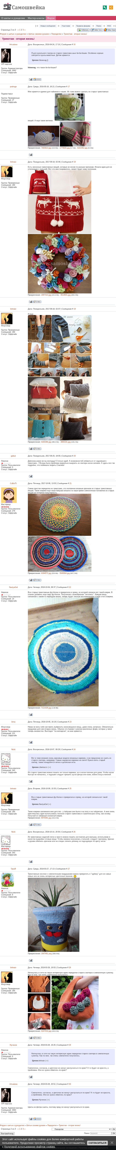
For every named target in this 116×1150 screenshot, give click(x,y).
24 (74, 749)
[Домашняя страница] (37, 79)
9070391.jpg (46, 818)
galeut (13, 456)
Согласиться (97, 1143)
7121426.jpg (46, 708)
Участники (66, 26)
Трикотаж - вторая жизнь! (75, 34)
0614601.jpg (65, 295)
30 (70, 1084)
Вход (111, 7)
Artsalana (13, 44)
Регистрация (105, 7)
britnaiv (13, 162)
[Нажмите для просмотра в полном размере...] (59, 233)
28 (70, 967)
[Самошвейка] (24, 11)
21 (70, 483)
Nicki (13, 749)
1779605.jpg (65, 148)
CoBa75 (13, 483)
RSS (109, 26)
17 (69, 86)
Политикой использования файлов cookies (29, 1146)
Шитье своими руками (38, 34)
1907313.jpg (46, 295)
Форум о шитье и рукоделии (13, 34)
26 (74, 832)
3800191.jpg (65, 442)
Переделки (56, 34)
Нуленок (13, 1045)
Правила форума (83, 26)
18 (75, 162)
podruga (13, 86)
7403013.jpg (46, 148)
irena (13, 722)
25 (70, 788)
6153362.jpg (82, 148)
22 (70, 587)
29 (70, 1045)
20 (75, 456)
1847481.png (46, 954)
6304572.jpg (46, 573)
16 (74, 44)
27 (69, 869)
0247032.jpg (46, 1031)
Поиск (98, 26)
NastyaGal (13, 587)
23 (70, 722)
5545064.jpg (65, 573)
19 (75, 309)
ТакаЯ (13, 869)
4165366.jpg (46, 442)
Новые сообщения (47, 26)
